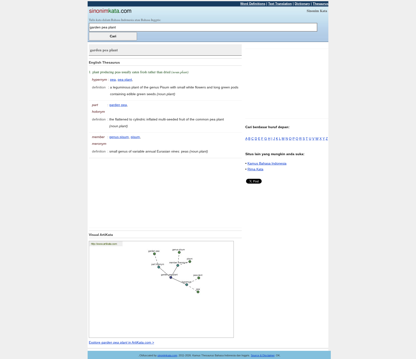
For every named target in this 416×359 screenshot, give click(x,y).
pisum (135, 137)
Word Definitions (252, 4)
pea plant (125, 79)
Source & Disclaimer (262, 355)
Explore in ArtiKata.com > (121, 342)
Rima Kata (255, 169)
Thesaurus (320, 4)
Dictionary (302, 4)
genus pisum (119, 137)
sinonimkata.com (167, 355)
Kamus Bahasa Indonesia (266, 163)
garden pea (118, 105)
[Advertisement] (129, 192)
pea (113, 79)
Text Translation (280, 4)
